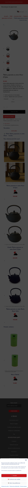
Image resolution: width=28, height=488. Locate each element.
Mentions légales (23, 486)
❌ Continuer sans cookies (14, 479)
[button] (26, 460)
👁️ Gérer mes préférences (14, 483)
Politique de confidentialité (15, 486)
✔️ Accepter (14, 475)
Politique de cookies (5, 486)
